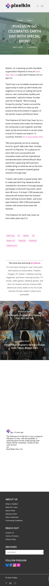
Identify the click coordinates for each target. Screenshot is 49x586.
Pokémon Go (12, 246)
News (29, 20)
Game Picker (10, 510)
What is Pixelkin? (11, 504)
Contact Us (9, 533)
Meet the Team (11, 507)
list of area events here (32, 137)
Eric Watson (35, 263)
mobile (26, 236)
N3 (33, 236)
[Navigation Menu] (42, 6)
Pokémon (33, 241)
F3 (19, 236)
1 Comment (31, 47)
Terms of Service (12, 536)
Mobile (20, 20)
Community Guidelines (14, 520)
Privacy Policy (10, 539)
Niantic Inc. (11, 241)
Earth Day (10, 236)
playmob (22, 241)
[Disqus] (24, 393)
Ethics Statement (12, 517)
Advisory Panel (11, 514)
